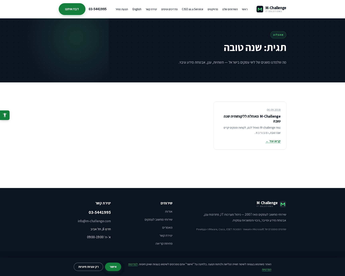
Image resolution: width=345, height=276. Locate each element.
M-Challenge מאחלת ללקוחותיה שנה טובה (252, 119)
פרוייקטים (213, 9)
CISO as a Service (192, 9)
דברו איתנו (72, 9)
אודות (168, 211)
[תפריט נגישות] (5, 115)
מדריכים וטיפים (169, 9)
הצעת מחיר (121, 9)
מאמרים (167, 227)
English (136, 9)
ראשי (245, 9)
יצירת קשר (151, 9)
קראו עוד (273, 141)
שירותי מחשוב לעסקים (158, 219)
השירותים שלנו (230, 9)
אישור (113, 267)
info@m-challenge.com (94, 221)
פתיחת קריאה (164, 243)
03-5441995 (98, 9)
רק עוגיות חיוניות (88, 267)
